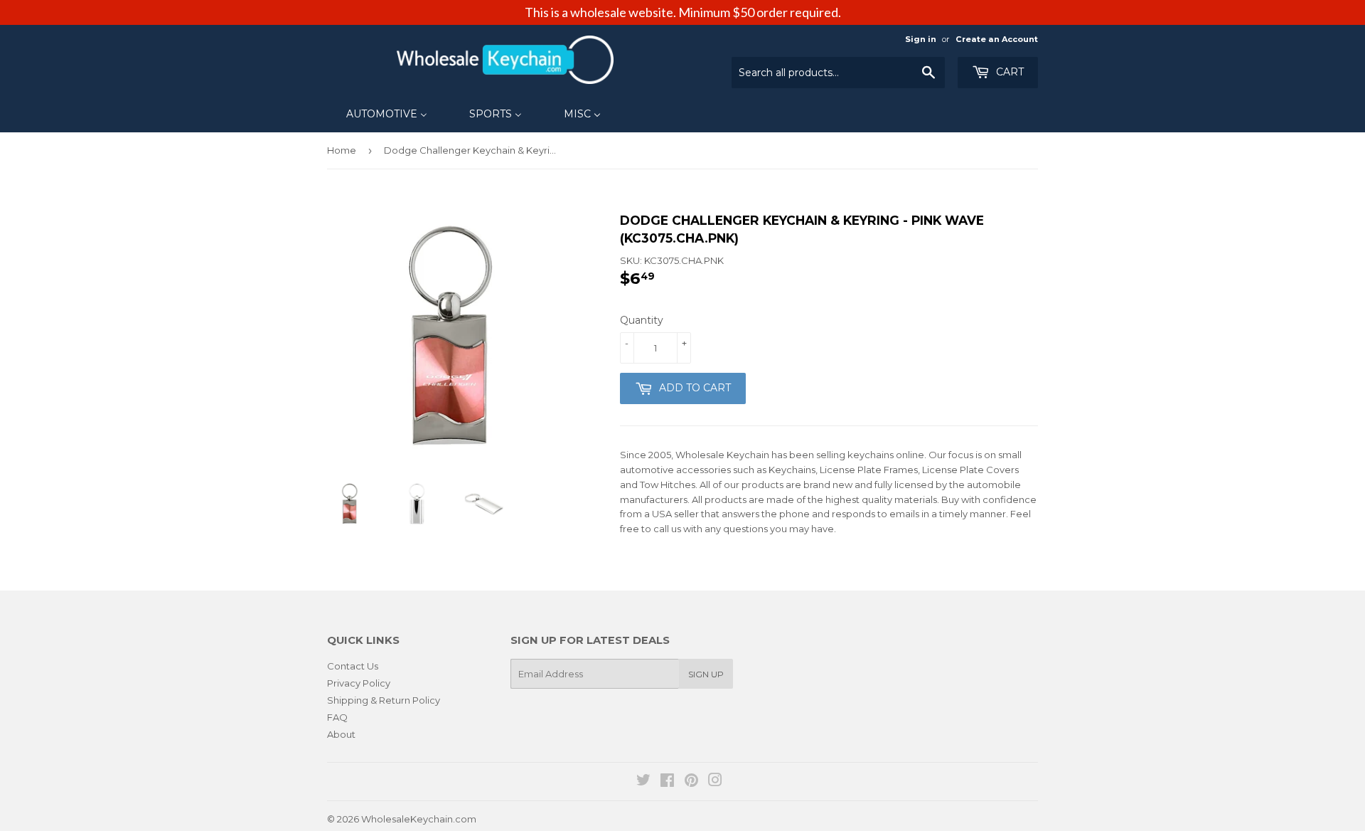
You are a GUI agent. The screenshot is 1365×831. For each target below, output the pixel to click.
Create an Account (997, 39)
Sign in (920, 39)
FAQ (337, 717)
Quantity (641, 320)
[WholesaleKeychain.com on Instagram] (715, 782)
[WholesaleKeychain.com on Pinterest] (691, 782)
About (341, 734)
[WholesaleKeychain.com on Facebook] (667, 782)
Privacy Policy (358, 683)
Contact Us (352, 666)
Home (341, 150)
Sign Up (706, 674)
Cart (1008, 71)
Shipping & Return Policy (383, 700)
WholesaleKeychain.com (418, 819)
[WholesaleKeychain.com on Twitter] (643, 782)
